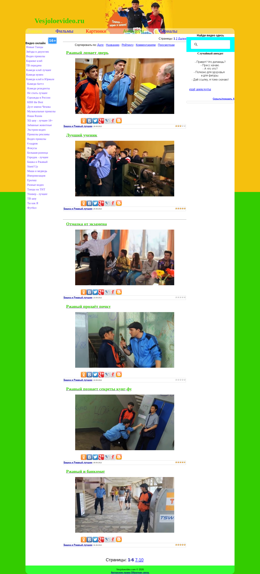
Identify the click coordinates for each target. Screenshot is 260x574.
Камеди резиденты (38, 88)
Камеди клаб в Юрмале (40, 79)
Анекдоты (133, 31)
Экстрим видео (36, 129)
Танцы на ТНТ (36, 189)
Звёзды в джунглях (37, 51)
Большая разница (37, 152)
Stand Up (32, 166)
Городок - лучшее (37, 157)
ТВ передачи (34, 65)
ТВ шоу (31, 198)
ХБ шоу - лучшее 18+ (40, 120)
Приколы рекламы (38, 134)
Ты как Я (32, 203)
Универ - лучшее (37, 194)
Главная (33, 31)
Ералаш (31, 180)
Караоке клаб (34, 60)
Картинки (96, 31)
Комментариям (146, 44)
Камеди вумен (34, 74)
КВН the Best (35, 102)
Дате (100, 44)
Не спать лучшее (37, 92)
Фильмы (64, 31)
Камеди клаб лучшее (38, 70)
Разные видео (35, 184)
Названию (112, 44)
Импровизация (36, 175)
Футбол (31, 207)
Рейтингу (128, 44)
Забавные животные (39, 125)
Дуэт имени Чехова (39, 106)
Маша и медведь (37, 171)
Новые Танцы (34, 47)
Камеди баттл (35, 83)
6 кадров (32, 143)
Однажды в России (38, 97)
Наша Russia (34, 115)
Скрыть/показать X (224, 98)
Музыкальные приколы (41, 111)
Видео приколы (35, 56)
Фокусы (32, 148)
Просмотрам (166, 44)
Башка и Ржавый (37, 161)
